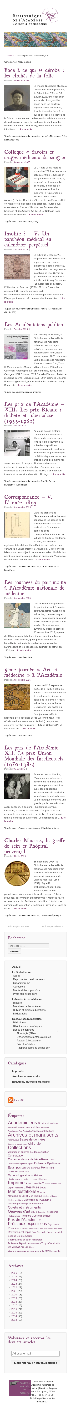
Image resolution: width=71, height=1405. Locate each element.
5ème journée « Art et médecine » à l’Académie (33, 672)
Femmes (47, 1167)
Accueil (10, 55)
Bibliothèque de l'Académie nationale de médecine (41, 1385)
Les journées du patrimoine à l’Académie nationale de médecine (35, 587)
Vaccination (55, 1243)
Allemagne (45, 1127)
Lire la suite (25, 129)
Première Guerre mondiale (35, 1215)
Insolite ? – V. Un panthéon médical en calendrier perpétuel (27, 239)
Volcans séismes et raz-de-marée (26, 1251)
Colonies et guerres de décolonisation (28, 1151)
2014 (14, 1316)
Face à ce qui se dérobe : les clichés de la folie (34, 72)
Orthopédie (40, 1212)
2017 (14, 1305)
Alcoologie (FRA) (26, 1033)
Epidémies (54, 1163)
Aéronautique (13, 1140)
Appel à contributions (42, 1131)
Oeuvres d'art (19, 1211)
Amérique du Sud (15, 1131)
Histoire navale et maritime (19, 1179)
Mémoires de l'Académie (37, 1199)
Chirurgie (34, 1143)
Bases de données (23, 1029)
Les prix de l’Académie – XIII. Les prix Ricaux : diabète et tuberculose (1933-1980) (34, 412)
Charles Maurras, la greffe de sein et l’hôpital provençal (34, 846)
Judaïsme (19, 1188)
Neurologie (55, 136)
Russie (59, 1228)
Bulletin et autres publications (29, 1009)
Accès (16, 975)
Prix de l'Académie (50, 828)
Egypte (30, 1164)
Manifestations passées (26, 990)
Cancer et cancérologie (29, 828)
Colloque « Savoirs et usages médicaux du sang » (34, 154)
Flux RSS (18, 1100)
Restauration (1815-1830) (32, 1228)
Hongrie (34, 1179)
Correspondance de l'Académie (28, 1159)
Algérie (11, 1127)
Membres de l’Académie (26, 1006)
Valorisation (16, 1247)
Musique (38, 1196)
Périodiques (19, 1022)
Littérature (31, 1187)
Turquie (45, 1243)
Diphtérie (23, 1164)
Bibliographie (20, 1013)
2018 (14, 1301)
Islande (54, 1184)
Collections (19, 986)
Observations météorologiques (34, 1036)
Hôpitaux (43, 1179)
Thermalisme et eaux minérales (25, 1239)
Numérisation (35, 1203)
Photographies (14, 1216)
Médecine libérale (50, 1196)
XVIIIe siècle (52, 1251)
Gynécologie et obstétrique (25, 1175)
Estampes (14, 1167)
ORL (33, 1212)
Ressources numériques (27, 1018)
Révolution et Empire (19, 1232)
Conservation (16, 1155)
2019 (14, 1298)
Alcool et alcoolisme (48, 1123)
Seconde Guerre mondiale (50, 1232)
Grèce (26, 1172)
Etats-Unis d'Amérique (31, 1168)
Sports (28, 1236)
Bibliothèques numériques (27, 1026)
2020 (14, 1294)
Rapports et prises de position (33, 1047)
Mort (31, 1196)
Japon (11, 1188)
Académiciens (25, 392)
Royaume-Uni (50, 1228)
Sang (35, 221)
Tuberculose (21, 485)
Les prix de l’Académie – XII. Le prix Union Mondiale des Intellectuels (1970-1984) (34, 756)
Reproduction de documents (29, 979)
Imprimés (44, 136)
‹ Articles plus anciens (18, 926)
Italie (59, 1184)
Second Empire (16, 1235)
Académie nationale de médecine (25, 1388)
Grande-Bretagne (15, 1172)
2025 (14, 1276)
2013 (14, 1319)
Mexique (41, 1192)
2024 (14, 1280)
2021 (14, 1291)
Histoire (17, 1002)
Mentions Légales (48, 1388)
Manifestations (25, 221)
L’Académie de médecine (27, 999)
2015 (14, 1312)
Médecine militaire (15, 1200)
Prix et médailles (26, 1044)
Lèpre (43, 1187)
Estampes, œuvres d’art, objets (31, 1081)
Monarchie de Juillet (18, 1196)
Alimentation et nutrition (27, 1127)
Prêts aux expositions (25, 993)
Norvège (24, 1204)
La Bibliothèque (21, 972)
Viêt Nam (29, 1247)
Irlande (47, 1184)
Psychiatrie (53, 1224)
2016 (14, 1309)
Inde (30, 1183)
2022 (14, 1287)
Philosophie (51, 1211)
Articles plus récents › (53, 926)
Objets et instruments (24, 1207)
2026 (14, 1273)
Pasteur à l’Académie (28, 1040)
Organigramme (21, 982)
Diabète (44, 481)
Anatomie (27, 1131)
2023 (14, 1283)
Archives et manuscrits (28, 136)
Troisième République (50, 915)
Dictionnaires (13, 1164)
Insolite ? (44, 309)
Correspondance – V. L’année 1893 (28, 499)
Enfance (40, 1163)
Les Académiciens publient (34, 324)
